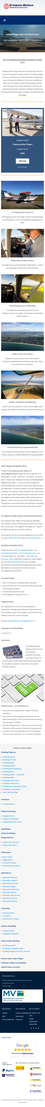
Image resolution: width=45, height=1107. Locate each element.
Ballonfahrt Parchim (10, 901)
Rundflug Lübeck (9, 777)
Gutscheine (5, 908)
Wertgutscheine (8, 913)
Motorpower (6, 852)
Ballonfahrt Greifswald (11, 889)
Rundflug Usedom (9, 766)
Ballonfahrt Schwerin (10, 880)
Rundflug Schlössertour (11, 783)
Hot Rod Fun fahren (9, 863)
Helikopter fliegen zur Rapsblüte (13, 963)
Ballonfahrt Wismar (10, 892)
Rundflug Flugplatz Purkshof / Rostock (16, 951)
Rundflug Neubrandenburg (12, 769)
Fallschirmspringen (8, 811)
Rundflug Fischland (9, 760)
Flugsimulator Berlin (10, 845)
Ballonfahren (6, 873)
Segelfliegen (6, 829)
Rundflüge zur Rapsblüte (11, 789)
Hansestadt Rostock (17, 562)
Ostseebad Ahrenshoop (9, 553)
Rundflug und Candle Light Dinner (15, 786)
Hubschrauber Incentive (10, 967)
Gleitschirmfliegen (8, 833)
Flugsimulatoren (7, 837)
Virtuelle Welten (9, 804)
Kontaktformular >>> (36, 538)
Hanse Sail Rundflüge (10, 792)
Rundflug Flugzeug (8, 752)
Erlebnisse (5, 799)
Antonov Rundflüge (8, 926)
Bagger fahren (8, 860)
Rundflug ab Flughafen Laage (13, 948)
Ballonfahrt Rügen (9, 886)
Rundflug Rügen (8, 763)
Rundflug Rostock (9, 757)
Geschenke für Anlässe (11, 919)
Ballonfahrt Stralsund (10, 883)
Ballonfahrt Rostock (10, 877)
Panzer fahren (8, 857)
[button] (4, 20)
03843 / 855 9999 (15, 538)
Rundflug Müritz (8, 772)
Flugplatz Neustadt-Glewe (12, 822)
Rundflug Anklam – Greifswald (13, 775)
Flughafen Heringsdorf (11, 819)
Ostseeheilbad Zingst (25, 550)
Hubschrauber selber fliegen (12, 958)
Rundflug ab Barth (9, 945)
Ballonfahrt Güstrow (10, 898)
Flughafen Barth (8, 816)
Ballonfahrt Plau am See (11, 895)
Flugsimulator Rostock (11, 842)
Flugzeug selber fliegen (11, 780)
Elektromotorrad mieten (11, 866)
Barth (12, 559)
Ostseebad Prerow (29, 553)
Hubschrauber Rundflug (10, 941)
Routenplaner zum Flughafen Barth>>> (22, 621)
